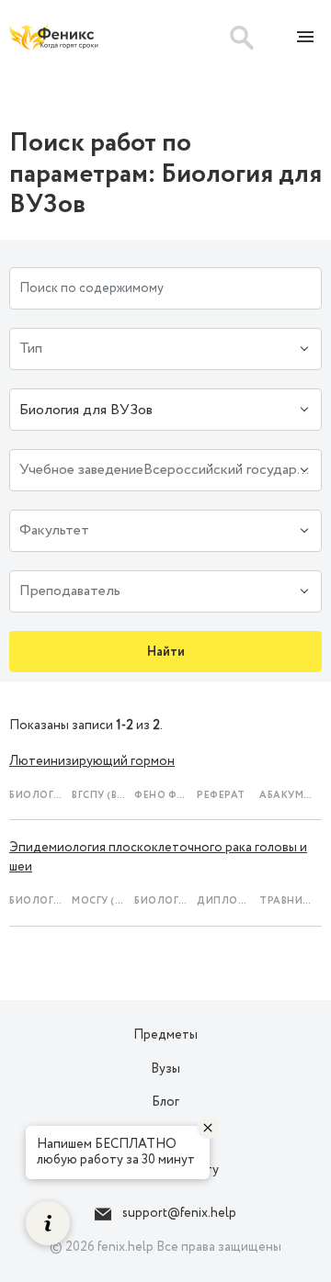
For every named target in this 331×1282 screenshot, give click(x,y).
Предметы (165, 1035)
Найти (166, 652)
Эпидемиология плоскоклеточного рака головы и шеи (158, 857)
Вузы (165, 1069)
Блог (165, 1102)
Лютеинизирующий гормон (92, 761)
